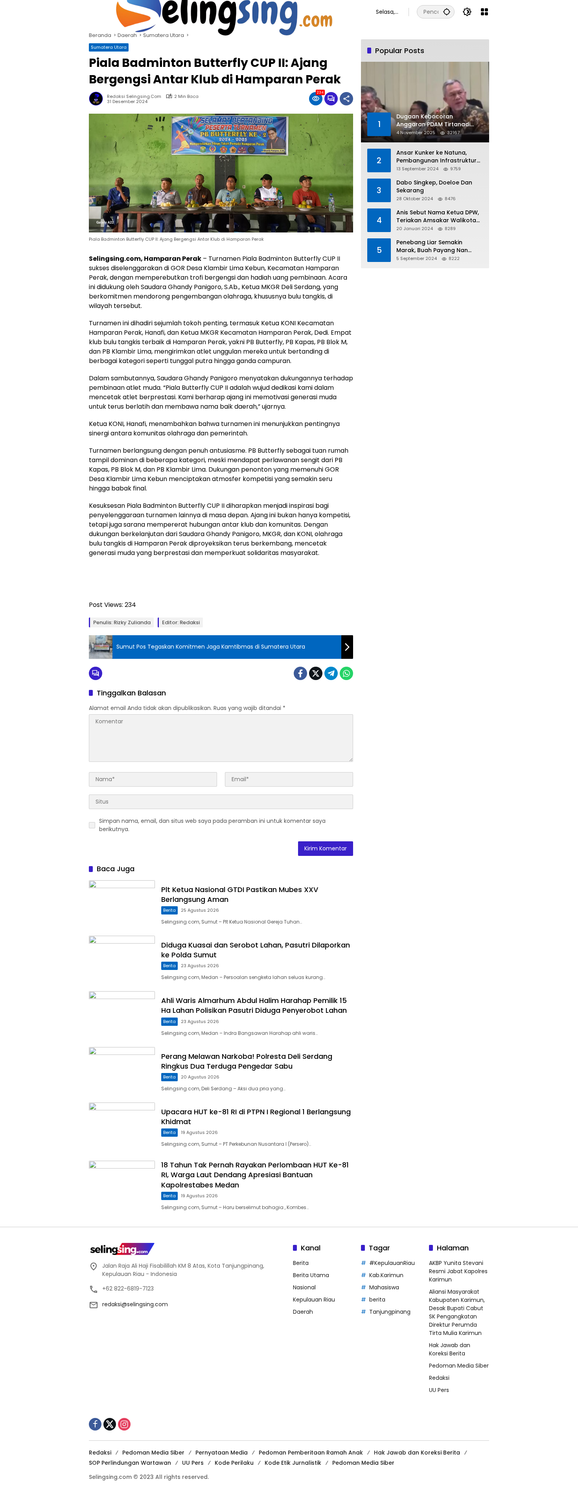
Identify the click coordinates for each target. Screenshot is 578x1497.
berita (377, 1299)
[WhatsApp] (346, 673)
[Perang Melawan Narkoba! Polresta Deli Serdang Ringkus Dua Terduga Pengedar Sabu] (122, 1071)
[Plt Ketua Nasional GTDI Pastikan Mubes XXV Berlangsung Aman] (122, 904)
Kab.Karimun (386, 1275)
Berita (169, 910)
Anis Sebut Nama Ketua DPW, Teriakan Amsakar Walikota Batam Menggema (437, 216)
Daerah (303, 1312)
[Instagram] (124, 1424)
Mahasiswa (384, 1287)
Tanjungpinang (389, 1312)
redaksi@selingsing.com (135, 1304)
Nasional (304, 1287)
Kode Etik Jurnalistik (293, 1463)
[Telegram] (331, 673)
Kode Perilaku (234, 1463)
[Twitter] (315, 673)
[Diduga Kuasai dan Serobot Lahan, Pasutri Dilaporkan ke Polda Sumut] (122, 959)
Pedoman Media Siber (459, 1366)
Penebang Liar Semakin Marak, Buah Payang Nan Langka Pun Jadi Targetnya (435, 246)
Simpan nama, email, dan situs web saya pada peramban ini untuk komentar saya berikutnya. (212, 825)
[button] (447, 11)
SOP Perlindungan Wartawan (130, 1463)
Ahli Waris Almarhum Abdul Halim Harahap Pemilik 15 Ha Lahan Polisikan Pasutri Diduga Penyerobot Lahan (254, 1005)
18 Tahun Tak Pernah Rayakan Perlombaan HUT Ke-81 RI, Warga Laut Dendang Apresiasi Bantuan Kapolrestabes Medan (255, 1174)
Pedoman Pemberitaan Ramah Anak (311, 1452)
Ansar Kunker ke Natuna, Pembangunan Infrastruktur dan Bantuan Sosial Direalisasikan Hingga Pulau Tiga (436, 156)
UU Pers (439, 1390)
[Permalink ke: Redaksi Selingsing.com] (98, 99)
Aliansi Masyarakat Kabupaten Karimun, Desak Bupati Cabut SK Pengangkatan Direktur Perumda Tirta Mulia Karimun (457, 1312)
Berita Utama (311, 1275)
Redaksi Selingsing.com (134, 96)
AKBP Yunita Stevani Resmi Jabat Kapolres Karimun (458, 1271)
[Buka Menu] (484, 12)
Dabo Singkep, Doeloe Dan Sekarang (434, 186)
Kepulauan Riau (314, 1299)
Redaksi (439, 1378)
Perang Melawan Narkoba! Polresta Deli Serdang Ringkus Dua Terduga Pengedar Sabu (246, 1061)
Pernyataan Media (221, 1452)
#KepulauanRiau (392, 1263)
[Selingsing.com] (224, 11)
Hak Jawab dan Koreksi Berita (449, 1349)
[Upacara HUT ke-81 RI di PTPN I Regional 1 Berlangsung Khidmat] (122, 1126)
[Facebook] (300, 673)
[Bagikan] (346, 98)
